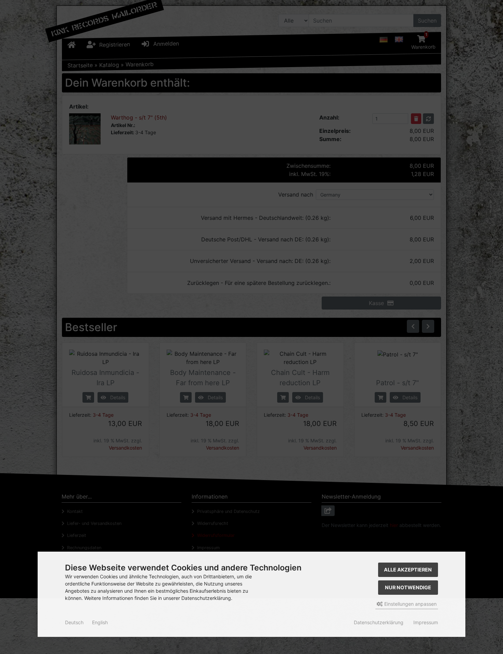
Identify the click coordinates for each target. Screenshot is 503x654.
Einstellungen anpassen (410, 604)
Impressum (425, 622)
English (100, 622)
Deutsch (74, 622)
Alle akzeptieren (408, 570)
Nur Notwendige (408, 587)
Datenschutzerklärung (378, 622)
